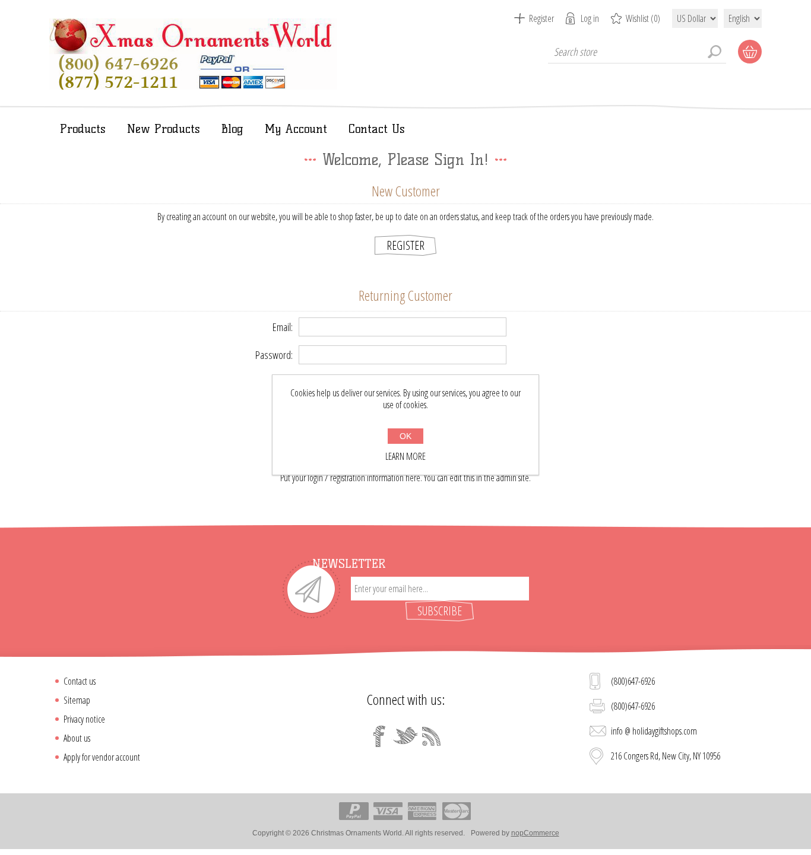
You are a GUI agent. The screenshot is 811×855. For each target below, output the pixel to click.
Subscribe (439, 611)
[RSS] (431, 736)
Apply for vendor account (102, 757)
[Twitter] (405, 736)
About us (77, 738)
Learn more (405, 456)
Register (541, 18)
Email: (283, 327)
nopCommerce (535, 833)
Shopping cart (750, 51)
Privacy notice (84, 719)
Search (714, 51)
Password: (274, 355)
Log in (590, 18)
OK (405, 436)
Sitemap (77, 700)
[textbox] (637, 51)
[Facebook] (379, 736)
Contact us (80, 681)
